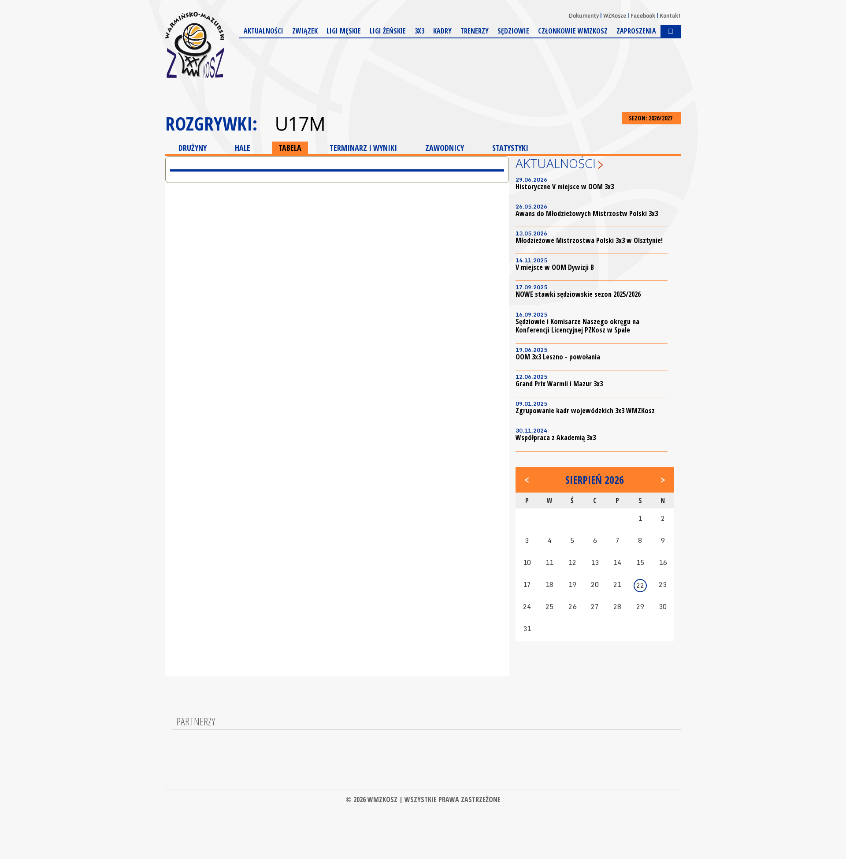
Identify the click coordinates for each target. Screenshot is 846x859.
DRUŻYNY (192, 147)
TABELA (289, 147)
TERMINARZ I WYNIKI (363, 147)
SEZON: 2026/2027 (651, 118)
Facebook (643, 15)
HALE (242, 147)
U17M (300, 123)
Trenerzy (474, 31)
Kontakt (670, 15)
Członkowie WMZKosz (573, 31)
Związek (305, 31)
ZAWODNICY (444, 147)
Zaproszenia (636, 31)
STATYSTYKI (510, 147)
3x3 (419, 31)
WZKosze (614, 15)
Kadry (442, 31)
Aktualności (263, 31)
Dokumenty (584, 15)
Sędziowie (513, 31)
